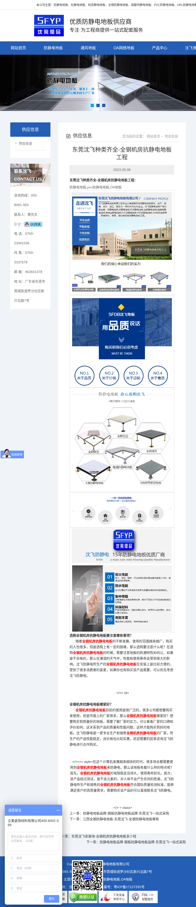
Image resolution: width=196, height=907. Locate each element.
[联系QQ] (33, 224)
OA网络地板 (124, 48)
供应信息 (25, 143)
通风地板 (88, 48)
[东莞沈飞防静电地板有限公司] (49, 25)
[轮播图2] (98, 83)
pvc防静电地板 (98, 187)
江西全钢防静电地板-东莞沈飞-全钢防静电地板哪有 (121, 819)
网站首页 (18, 48)
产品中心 (159, 48)
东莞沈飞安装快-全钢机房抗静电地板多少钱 (103, 836)
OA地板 (116, 187)
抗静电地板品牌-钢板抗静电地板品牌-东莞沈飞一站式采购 (126, 813)
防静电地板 (53, 48)
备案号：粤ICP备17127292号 (122, 887)
